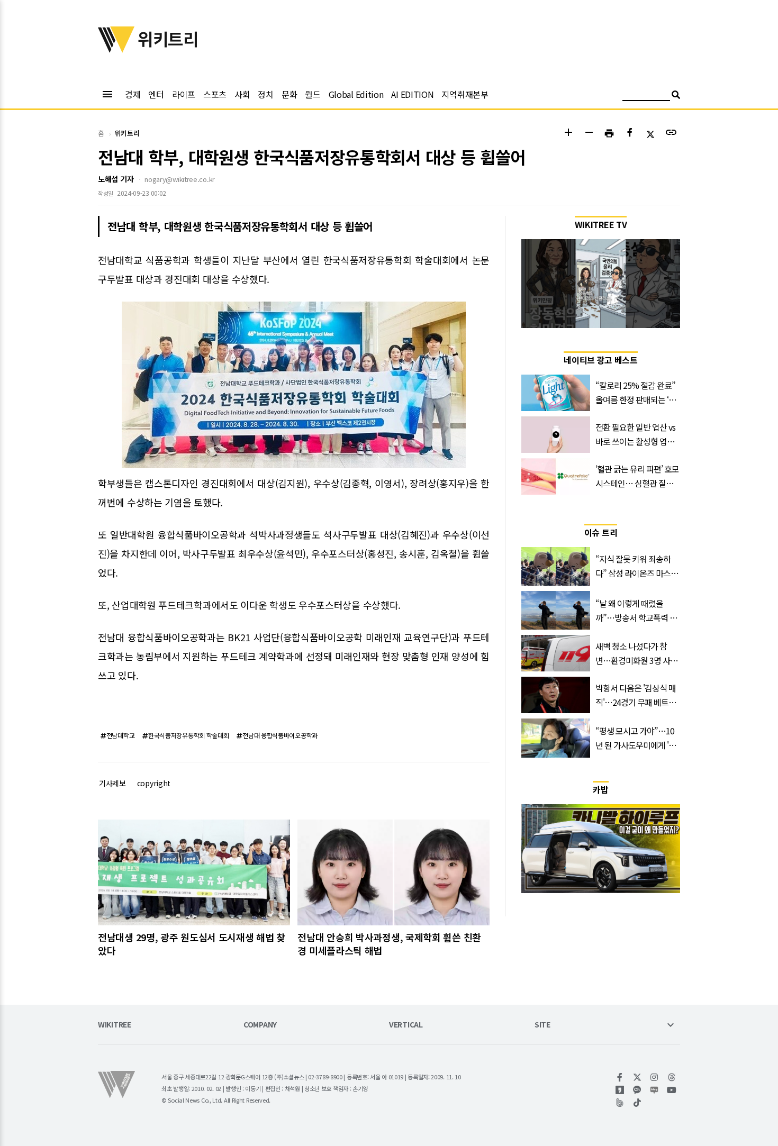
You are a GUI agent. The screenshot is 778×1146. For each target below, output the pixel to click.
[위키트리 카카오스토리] (620, 1090)
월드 (312, 94)
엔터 (156, 94)
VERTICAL (406, 1025)
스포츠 (215, 94)
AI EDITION (412, 94)
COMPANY (260, 1025)
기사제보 (112, 783)
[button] (568, 133)
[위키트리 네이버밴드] (620, 1102)
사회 (242, 94)
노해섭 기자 (115, 179)
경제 (132, 94)
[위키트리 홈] (116, 49)
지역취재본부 (464, 94)
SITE (542, 1025)
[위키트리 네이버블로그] (654, 1090)
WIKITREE (114, 1025)
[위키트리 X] (637, 1077)
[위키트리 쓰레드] (672, 1077)
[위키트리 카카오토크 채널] (637, 1090)
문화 (289, 94)
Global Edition (356, 94)
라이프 (183, 94)
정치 (265, 94)
